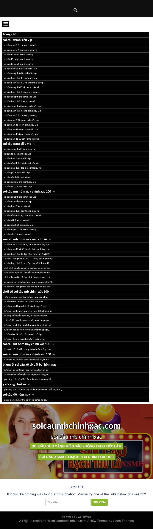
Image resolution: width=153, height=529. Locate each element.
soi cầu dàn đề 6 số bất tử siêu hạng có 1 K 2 (26, 306)
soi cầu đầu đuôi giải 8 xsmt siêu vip (21, 163)
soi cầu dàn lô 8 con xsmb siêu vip (20, 115)
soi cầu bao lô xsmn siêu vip (17, 206)
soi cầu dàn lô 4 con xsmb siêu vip (20, 50)
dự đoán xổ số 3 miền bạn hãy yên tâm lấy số (26, 370)
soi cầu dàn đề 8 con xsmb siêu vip (21, 134)
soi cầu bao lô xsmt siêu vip (17, 158)
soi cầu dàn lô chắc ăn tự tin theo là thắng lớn (26, 244)
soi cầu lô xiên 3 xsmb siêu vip (18, 59)
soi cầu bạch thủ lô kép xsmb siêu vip (22, 92)
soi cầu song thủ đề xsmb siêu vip (20, 73)
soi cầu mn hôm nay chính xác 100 (27, 191)
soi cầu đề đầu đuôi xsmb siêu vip (20, 69)
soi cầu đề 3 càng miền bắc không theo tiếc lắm (27, 287)
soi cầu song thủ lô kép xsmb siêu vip (22, 87)
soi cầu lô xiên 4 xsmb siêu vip (18, 55)
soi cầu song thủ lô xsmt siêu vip (19, 149)
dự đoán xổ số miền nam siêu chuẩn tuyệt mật (26, 360)
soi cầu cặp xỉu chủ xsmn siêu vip (20, 229)
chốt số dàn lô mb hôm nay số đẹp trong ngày (26, 320)
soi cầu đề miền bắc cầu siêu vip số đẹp (23, 334)
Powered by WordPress (76, 516)
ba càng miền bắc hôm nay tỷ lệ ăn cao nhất (25, 316)
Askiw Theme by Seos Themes (110, 521)
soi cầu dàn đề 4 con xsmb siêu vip (21, 125)
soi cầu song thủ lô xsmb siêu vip (20, 97)
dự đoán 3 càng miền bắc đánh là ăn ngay (24, 339)
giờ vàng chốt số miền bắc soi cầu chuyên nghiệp (28, 379)
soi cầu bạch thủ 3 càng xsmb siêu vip (22, 111)
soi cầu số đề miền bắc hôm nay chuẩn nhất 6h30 (28, 282)
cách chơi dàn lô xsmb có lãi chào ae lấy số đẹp (27, 268)
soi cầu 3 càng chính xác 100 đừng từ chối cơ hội (28, 258)
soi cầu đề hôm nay (16, 395)
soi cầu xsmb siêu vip (17, 40)
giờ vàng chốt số (14, 384)
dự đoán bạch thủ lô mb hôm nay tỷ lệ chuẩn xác (28, 325)
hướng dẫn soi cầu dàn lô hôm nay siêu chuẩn (26, 297)
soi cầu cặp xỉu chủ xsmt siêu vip (20, 182)
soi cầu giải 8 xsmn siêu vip (17, 220)
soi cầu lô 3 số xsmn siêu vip (18, 201)
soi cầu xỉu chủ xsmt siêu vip (18, 186)
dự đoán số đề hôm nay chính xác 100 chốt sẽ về (28, 311)
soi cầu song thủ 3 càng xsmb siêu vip (22, 106)
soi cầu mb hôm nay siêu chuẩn (25, 239)
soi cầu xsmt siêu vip (17, 144)
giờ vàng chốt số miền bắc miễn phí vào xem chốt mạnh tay (33, 389)
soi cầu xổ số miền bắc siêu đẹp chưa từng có (26, 374)
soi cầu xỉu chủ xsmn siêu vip (18, 234)
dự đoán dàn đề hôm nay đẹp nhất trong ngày (26, 330)
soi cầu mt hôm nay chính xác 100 (26, 344)
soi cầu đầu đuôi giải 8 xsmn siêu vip (22, 211)
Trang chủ (10, 34)
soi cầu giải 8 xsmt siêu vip (17, 172)
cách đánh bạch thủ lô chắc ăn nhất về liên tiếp (27, 273)
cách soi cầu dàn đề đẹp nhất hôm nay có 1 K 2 (27, 277)
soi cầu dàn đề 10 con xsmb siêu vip (21, 139)
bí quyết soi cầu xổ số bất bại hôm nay (30, 365)
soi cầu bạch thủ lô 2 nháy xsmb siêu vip (23, 83)
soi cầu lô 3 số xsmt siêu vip (17, 154)
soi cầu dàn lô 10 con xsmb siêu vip (21, 120)
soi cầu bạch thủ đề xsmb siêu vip (20, 78)
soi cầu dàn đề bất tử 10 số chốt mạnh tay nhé (26, 249)
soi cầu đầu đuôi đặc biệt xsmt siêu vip (23, 168)
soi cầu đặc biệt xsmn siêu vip (18, 225)
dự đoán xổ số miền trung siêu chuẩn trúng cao (27, 349)
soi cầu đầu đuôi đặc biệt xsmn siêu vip (23, 215)
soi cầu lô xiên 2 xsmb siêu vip (18, 64)
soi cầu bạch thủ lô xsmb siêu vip (20, 101)
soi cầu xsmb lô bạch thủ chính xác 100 (23, 302)
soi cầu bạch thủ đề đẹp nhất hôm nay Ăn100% (27, 254)
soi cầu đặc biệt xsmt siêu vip (18, 177)
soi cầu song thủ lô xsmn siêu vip (20, 197)
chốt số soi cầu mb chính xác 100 (26, 292)
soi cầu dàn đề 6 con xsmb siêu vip (21, 129)
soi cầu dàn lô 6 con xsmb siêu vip (20, 45)
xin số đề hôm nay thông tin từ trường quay (25, 400)
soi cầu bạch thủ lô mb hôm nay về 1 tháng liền (27, 263)
